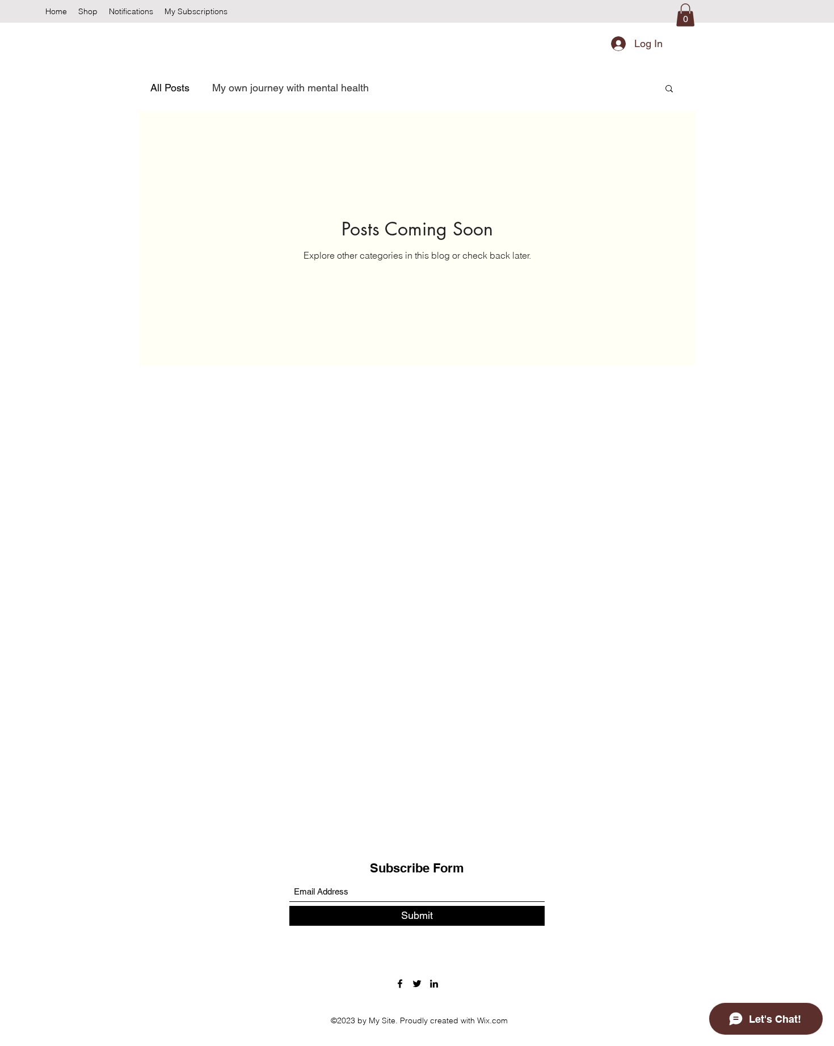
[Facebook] (400, 983)
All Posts (169, 88)
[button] (685, 15)
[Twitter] (417, 983)
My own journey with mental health (290, 88)
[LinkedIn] (434, 983)
